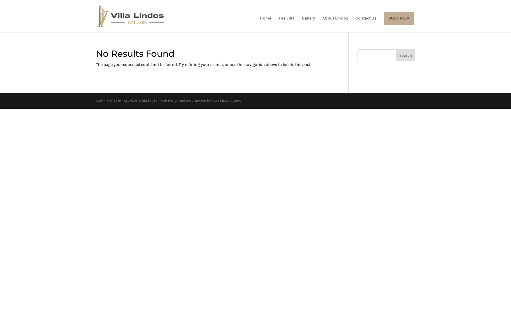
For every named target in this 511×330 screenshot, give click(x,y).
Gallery (308, 18)
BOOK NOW (398, 18)
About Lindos (335, 18)
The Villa (287, 18)
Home (265, 18)
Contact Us (365, 18)
